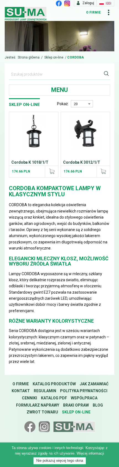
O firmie (93, 12)
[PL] (101, 3)
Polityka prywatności (83, 391)
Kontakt (21, 391)
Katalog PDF (54, 398)
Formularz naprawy (37, 405)
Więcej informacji (90, 453)
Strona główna (29, 57)
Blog (98, 405)
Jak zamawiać (94, 384)
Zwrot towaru (42, 412)
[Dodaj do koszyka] (51, 171)
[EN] (108, 3)
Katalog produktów (54, 384)
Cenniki (29, 398)
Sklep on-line (53, 57)
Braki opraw (76, 405)
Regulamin (45, 391)
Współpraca (84, 398)
